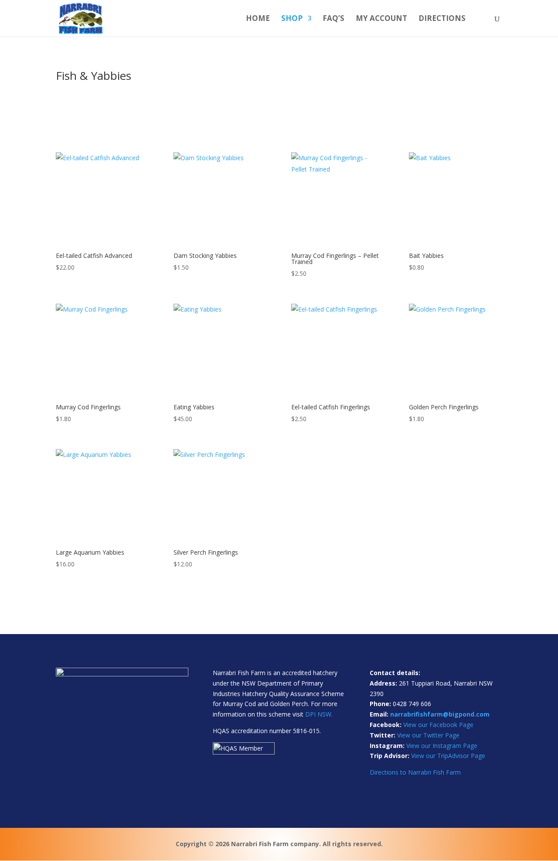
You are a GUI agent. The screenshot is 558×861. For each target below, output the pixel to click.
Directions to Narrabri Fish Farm (415, 772)
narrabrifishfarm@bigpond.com (440, 714)
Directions (442, 19)
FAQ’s (333, 19)
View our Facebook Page (438, 724)
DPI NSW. (319, 714)
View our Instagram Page (441, 745)
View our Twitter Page (428, 735)
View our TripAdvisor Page (448, 755)
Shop (292, 19)
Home (258, 19)
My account (381, 19)
